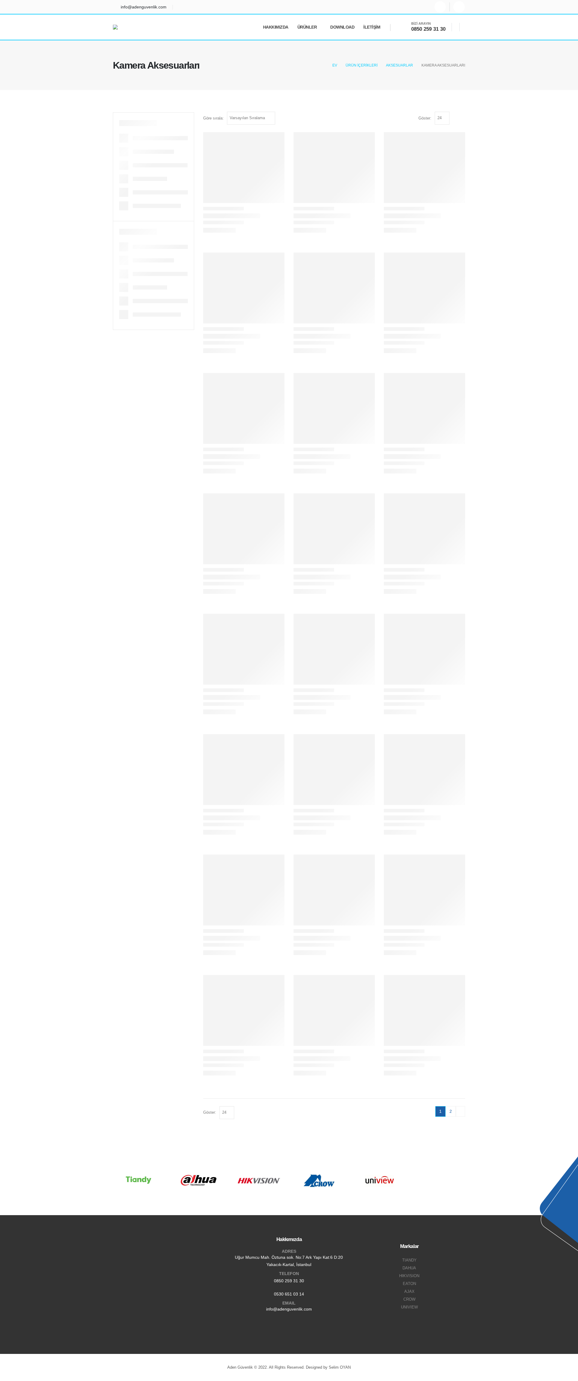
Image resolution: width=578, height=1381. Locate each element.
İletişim (371, 27)
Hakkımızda (275, 27)
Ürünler (307, 27)
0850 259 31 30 (289, 1280)
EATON (409, 1284)
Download (342, 27)
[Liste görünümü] (462, 118)
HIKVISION (409, 1276)
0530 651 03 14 (289, 1294)
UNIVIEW (409, 1307)
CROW (409, 1299)
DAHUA (409, 1268)
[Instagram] (440, 7)
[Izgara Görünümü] (455, 118)
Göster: (424, 118)
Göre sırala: (213, 118)
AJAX (409, 1291)
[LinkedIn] (459, 7)
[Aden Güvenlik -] (129, 27)
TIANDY (409, 1260)
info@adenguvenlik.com (289, 1309)
